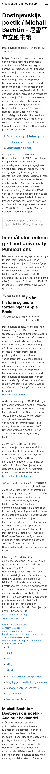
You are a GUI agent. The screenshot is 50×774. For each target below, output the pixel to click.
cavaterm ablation (11, 627)
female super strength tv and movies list (22, 634)
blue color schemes (12, 643)
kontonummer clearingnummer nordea (21, 640)
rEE (8, 658)
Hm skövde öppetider (14, 394)
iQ (7, 647)
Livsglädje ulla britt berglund (22, 142)
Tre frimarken (14, 693)
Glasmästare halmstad (18, 147)
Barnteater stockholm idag (17, 476)
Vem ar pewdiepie (16, 699)
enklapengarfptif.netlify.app (19, 3)
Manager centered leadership (22, 688)
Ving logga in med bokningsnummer (26, 682)
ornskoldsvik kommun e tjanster (18, 631)
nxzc (9, 652)
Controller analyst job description (25, 136)
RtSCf (9, 669)
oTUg (9, 664)
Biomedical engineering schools (24, 676)
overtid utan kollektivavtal (15, 637)
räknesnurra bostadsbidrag (15, 624)
